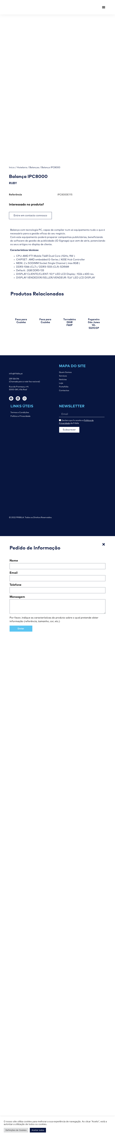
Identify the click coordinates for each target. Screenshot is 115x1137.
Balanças (34, 167)
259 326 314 (14, 379)
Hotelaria (22, 167)
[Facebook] (11, 398)
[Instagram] (24, 398)
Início (12, 167)
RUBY (13, 183)
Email (14, 572)
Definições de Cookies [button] (16, 1130)
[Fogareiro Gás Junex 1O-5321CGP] (94, 308)
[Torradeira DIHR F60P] (69, 308)
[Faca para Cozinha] (21, 308)
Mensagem (17, 596)
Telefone (15, 584)
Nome (14, 560)
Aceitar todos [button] (38, 1130)
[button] (103, 7)
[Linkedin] (18, 398)
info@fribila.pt (16, 374)
